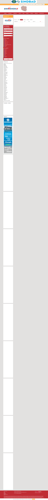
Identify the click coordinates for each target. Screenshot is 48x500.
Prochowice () (5, 88)
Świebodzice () (5, 94)
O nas (36, 4)
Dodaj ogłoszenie (22, 4)
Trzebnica (32, 13)
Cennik (4, 492)
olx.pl (4, 55)
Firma (24, 21)
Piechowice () (5, 85)
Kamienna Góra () (5, 73)
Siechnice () (5, 89)
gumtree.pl (5, 52)
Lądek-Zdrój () (5, 77)
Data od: (4, 32)
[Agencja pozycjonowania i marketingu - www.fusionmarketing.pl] (39, 491)
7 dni (25, 19)
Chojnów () (5, 68)
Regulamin (5, 493)
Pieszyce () (5, 86)
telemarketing (5, 45)
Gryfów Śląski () (5, 70)
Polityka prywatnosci (6, 494)
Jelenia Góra (15, 13)
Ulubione (26, 4)
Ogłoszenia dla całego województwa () (8, 63)
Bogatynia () (5, 65)
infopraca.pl (5, 53)
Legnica (20, 13)
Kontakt (43, 4)
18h (18, 19)
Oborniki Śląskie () (6, 83)
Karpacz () (5, 74)
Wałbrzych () (5, 96)
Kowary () (5, 76)
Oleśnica (27, 13)
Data (40, 21)
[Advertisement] (35, 8)
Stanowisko (15, 21)
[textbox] (8, 23)
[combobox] (8, 23)
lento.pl (5, 54)
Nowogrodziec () (5, 82)
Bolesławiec (10, 13)
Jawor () (5, 71)
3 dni (21, 19)
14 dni (28, 19)
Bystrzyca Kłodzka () (6, 67)
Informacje (39, 4)
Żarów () (5, 99)
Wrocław (5, 13)
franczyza (5, 39)
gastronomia (5, 40)
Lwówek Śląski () (5, 80)
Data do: (4, 34)
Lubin (23, 13)
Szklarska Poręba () (6, 92)
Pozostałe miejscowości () (7, 100)
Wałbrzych (36, 13)
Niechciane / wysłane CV (31, 4)
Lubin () (5, 79)
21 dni (31, 19)
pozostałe (5, 46)
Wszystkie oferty (42, 13)
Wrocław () (5, 97)
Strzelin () (5, 91)
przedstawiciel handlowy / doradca (7, 44)
